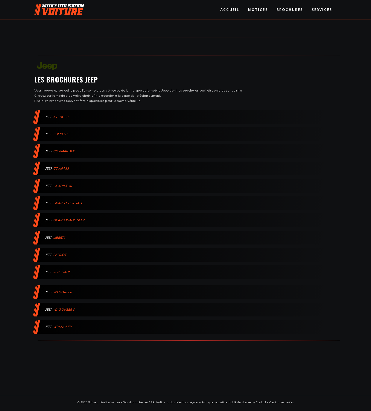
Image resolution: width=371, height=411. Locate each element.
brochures (290, 9)
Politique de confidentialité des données (227, 402)
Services (322, 9)
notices (258, 9)
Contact (261, 402)
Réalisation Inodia (162, 402)
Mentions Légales (187, 402)
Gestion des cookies (281, 402)
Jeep (57, 117)
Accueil (229, 9)
